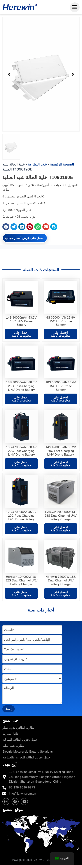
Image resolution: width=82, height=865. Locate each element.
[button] (9, 74)
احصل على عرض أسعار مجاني (25, 238)
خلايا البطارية (37, 164)
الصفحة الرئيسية (62, 164)
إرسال (8, 708)
